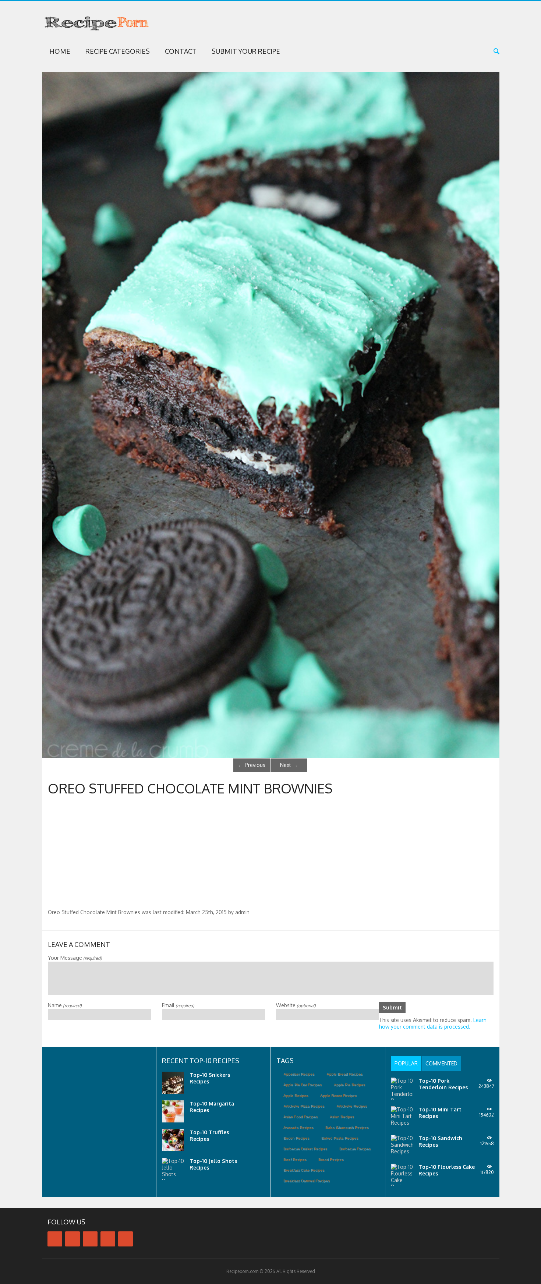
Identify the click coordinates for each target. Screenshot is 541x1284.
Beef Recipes (294, 1159)
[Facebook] (54, 1238)
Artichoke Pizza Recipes (303, 1106)
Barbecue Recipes (355, 1149)
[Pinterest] (90, 1238)
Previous (251, 765)
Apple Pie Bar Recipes (302, 1085)
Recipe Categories (117, 51)
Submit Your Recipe (246, 51)
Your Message (75, 958)
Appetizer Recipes (298, 1074)
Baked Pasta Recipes (339, 1138)
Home (59, 51)
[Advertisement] (270, 853)
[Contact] (125, 1238)
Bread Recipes (330, 1159)
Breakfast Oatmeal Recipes (306, 1181)
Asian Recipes (342, 1117)
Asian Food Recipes (300, 1117)
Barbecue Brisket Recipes (305, 1149)
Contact (181, 51)
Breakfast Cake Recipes (303, 1170)
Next (289, 765)
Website (296, 1005)
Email (178, 1005)
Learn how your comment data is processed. (433, 1023)
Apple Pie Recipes (349, 1085)
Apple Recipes (295, 1095)
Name (65, 1005)
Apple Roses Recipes (338, 1095)
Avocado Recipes (298, 1127)
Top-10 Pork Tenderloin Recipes (443, 1084)
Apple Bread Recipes (344, 1074)
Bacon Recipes (296, 1138)
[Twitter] (72, 1238)
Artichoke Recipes (351, 1106)
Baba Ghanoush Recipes (346, 1127)
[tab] (406, 1063)
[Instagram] (107, 1238)
